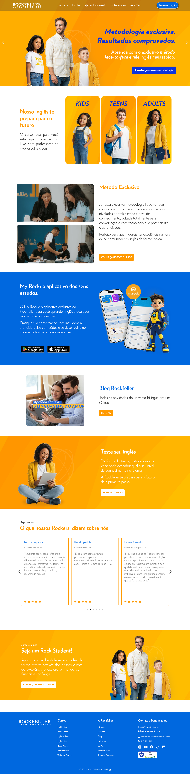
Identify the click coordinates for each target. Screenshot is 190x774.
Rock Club (135, 5)
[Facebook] (151, 747)
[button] (3, 43)
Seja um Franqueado (95, 5)
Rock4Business (118, 5)
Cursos (61, 5)
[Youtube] (145, 747)
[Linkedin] (163, 747)
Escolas (76, 5)
